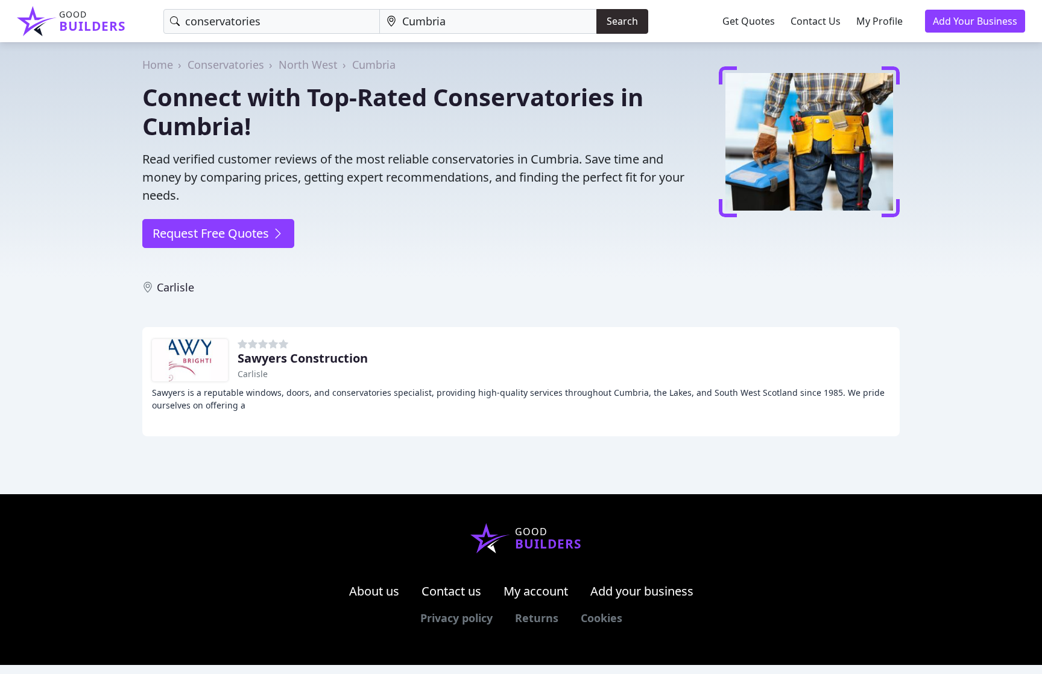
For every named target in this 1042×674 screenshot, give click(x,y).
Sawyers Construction (303, 358)
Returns (536, 618)
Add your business (641, 591)
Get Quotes (748, 21)
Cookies (601, 618)
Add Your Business (975, 21)
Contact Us (816, 21)
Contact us (451, 591)
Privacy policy (456, 618)
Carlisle (175, 287)
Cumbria (374, 64)
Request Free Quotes (212, 233)
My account (536, 591)
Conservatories (226, 64)
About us (374, 591)
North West (308, 64)
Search (622, 21)
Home (157, 64)
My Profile (879, 21)
